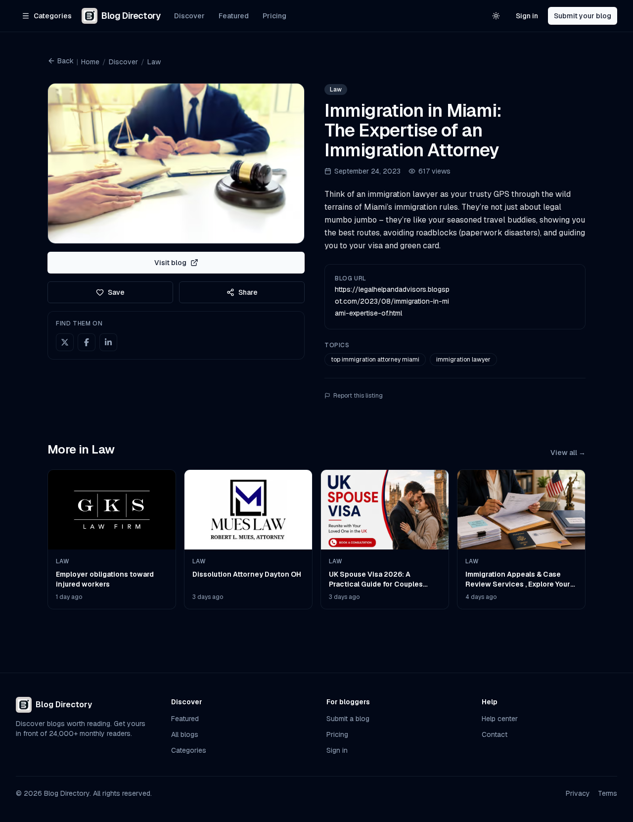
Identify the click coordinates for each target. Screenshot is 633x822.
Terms (607, 793)
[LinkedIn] (108, 342)
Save (116, 292)
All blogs (184, 734)
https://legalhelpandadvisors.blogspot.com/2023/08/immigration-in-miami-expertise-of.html (392, 301)
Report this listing (358, 396)
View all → (568, 452)
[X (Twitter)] (65, 342)
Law (154, 61)
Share (248, 292)
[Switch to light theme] (496, 16)
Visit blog (170, 262)
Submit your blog (582, 15)
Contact (494, 734)
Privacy (578, 793)
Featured (234, 15)
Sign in (527, 15)
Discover (189, 15)
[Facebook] (86, 342)
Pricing (274, 15)
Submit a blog (347, 718)
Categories (188, 750)
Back (65, 60)
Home (90, 61)
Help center (500, 718)
